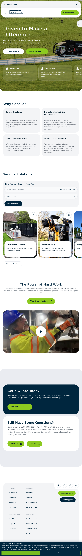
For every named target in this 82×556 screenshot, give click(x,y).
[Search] (77, 4)
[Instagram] (64, 485)
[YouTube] (76, 485)
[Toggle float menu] (79, 23)
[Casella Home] (16, 12)
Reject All (61, 553)
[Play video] (41, 331)
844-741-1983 (12, 4)
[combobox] (32, 189)
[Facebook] (70, 485)
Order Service (68, 13)
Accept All (21, 553)
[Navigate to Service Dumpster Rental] (20, 234)
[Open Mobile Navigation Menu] (5, 12)
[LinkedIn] (58, 485)
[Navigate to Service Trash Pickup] (55, 234)
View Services (13, 51)
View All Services (12, 264)
